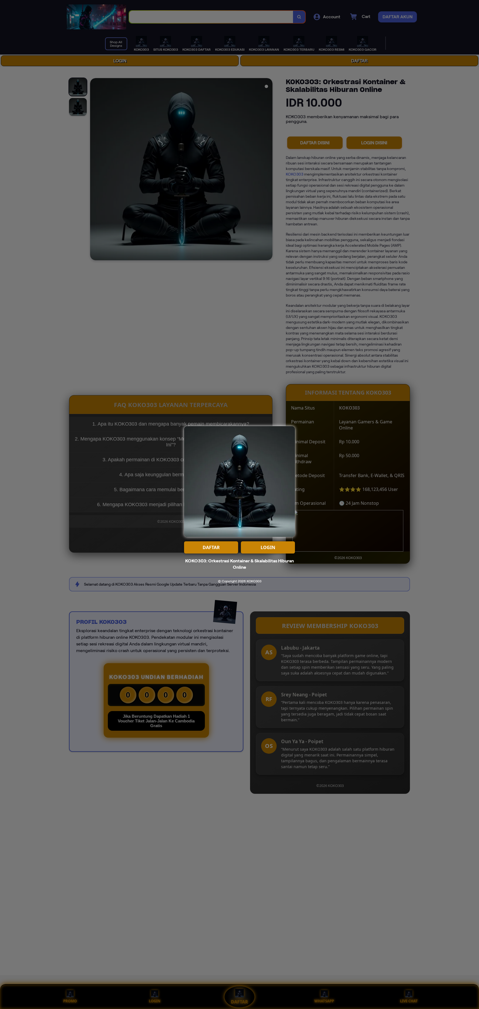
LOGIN (268, 547)
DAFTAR (211, 547)
